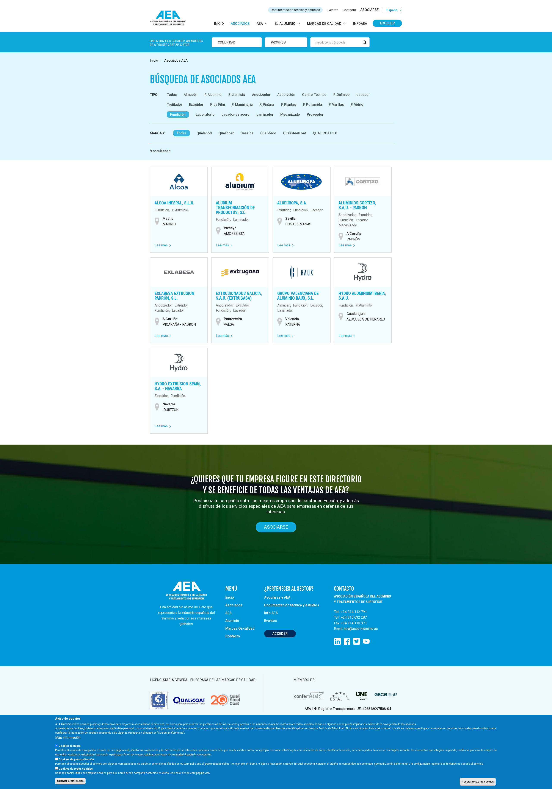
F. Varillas (336, 105)
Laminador (264, 114)
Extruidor (196, 105)
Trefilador (174, 105)
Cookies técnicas (70, 745)
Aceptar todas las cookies (478, 781)
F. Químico (341, 95)
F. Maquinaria (242, 105)
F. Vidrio (357, 105)
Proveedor (315, 114)
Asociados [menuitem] (240, 24)
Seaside (247, 133)
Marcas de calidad (239, 628)
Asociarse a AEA (277, 597)
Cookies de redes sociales (76, 768)
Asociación (286, 95)
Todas (172, 95)
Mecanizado (290, 114)
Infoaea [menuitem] (360, 24)
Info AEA (271, 613)
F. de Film (217, 105)
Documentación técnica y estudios (295, 10)
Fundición (178, 114)
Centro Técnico (314, 95)
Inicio (154, 60)
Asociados (233, 605)
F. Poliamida (312, 105)
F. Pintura (267, 105)
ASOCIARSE (369, 10)
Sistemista (236, 95)
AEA (228, 613)
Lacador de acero (235, 114)
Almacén (191, 95)
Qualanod (204, 133)
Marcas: (157, 133)
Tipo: (154, 95)
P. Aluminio (212, 95)
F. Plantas (288, 105)
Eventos (332, 10)
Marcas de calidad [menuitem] (324, 24)
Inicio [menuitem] (219, 24)
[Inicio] (170, 18)
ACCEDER (280, 634)
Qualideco (268, 133)
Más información (67, 738)
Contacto (349, 10)
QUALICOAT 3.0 (325, 133)
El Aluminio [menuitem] (285, 24)
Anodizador (261, 95)
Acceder (387, 23)
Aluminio (232, 621)
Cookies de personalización (76, 759)
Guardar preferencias (70, 781)
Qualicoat (226, 133)
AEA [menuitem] (260, 24)
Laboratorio (205, 114)
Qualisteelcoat (294, 133)
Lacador (363, 95)
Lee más (163, 245)
